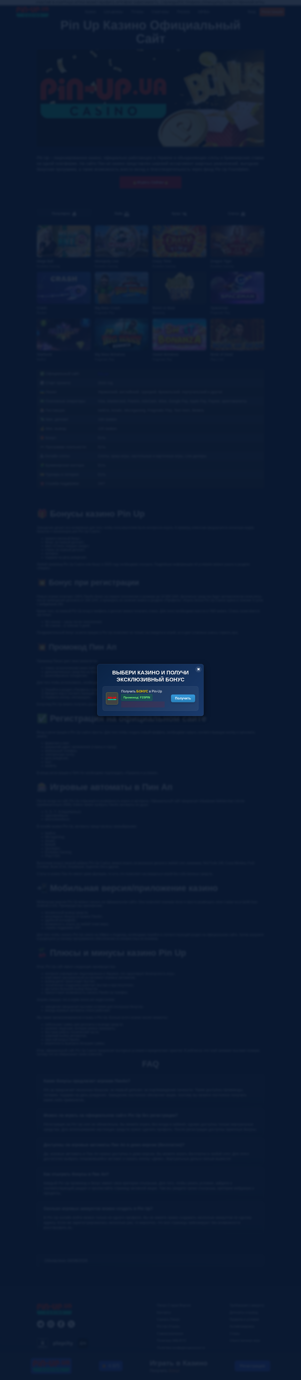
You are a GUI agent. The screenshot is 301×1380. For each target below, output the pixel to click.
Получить (183, 698)
